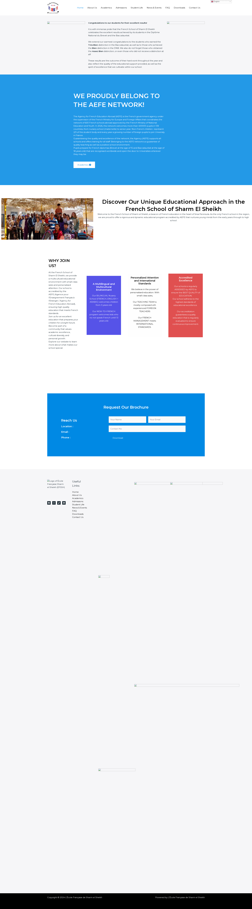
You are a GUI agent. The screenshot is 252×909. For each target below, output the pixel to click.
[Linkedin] (64, 503)
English (216, 1)
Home (80, 7)
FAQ (167, 7)
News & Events (154, 7)
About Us (92, 7)
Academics (106, 7)
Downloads (179, 7)
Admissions (121, 7)
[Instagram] (54, 503)
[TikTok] (59, 503)
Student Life (137, 7)
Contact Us (194, 7)
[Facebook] (49, 503)
